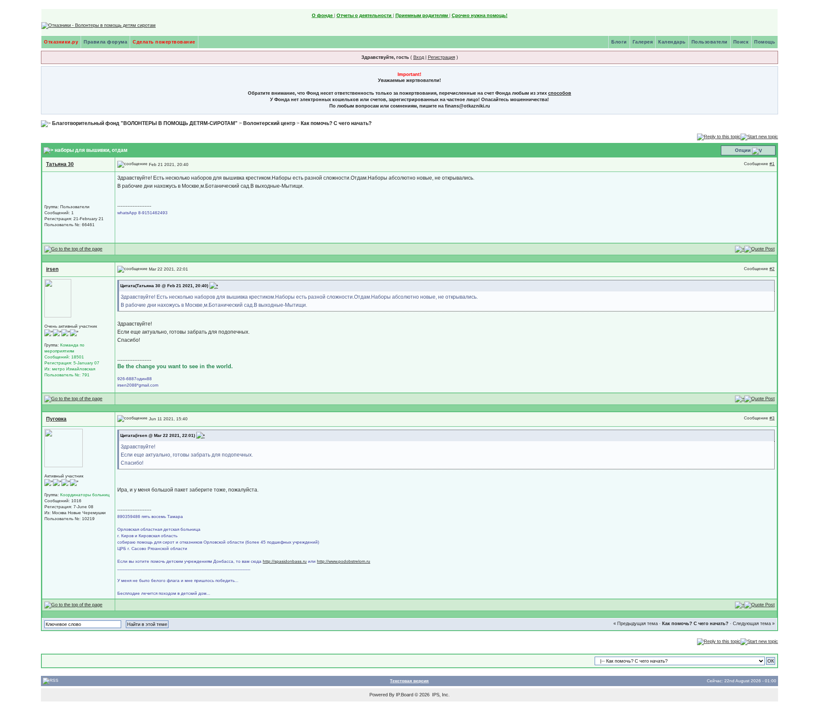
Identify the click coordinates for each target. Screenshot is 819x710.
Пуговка (56, 419)
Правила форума (105, 41)
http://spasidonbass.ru (285, 561)
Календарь (672, 41)
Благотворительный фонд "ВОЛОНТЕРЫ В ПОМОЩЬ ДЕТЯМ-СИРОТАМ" (145, 123)
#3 (772, 418)
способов (559, 93)
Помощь (764, 41)
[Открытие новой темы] (759, 136)
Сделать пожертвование (164, 41)
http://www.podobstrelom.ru (343, 561)
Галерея (643, 41)
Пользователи (709, 41)
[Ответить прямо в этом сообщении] (759, 248)
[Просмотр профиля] (57, 298)
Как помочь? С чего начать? (336, 123)
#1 (772, 163)
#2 (772, 268)
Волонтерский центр (269, 123)
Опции (743, 150)
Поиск (741, 41)
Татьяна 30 (60, 164)
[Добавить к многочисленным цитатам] (739, 248)
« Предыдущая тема (635, 623)
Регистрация (441, 57)
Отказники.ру (61, 41)
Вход (418, 57)
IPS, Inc (440, 694)
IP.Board (404, 694)
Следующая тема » (754, 623)
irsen (52, 269)
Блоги (619, 41)
